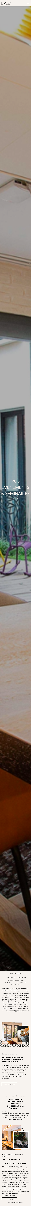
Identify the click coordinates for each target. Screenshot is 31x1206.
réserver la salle (9, 1084)
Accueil (11, 973)
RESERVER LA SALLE (9, 1199)
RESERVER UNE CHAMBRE (15, 1202)
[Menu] (28, 3)
